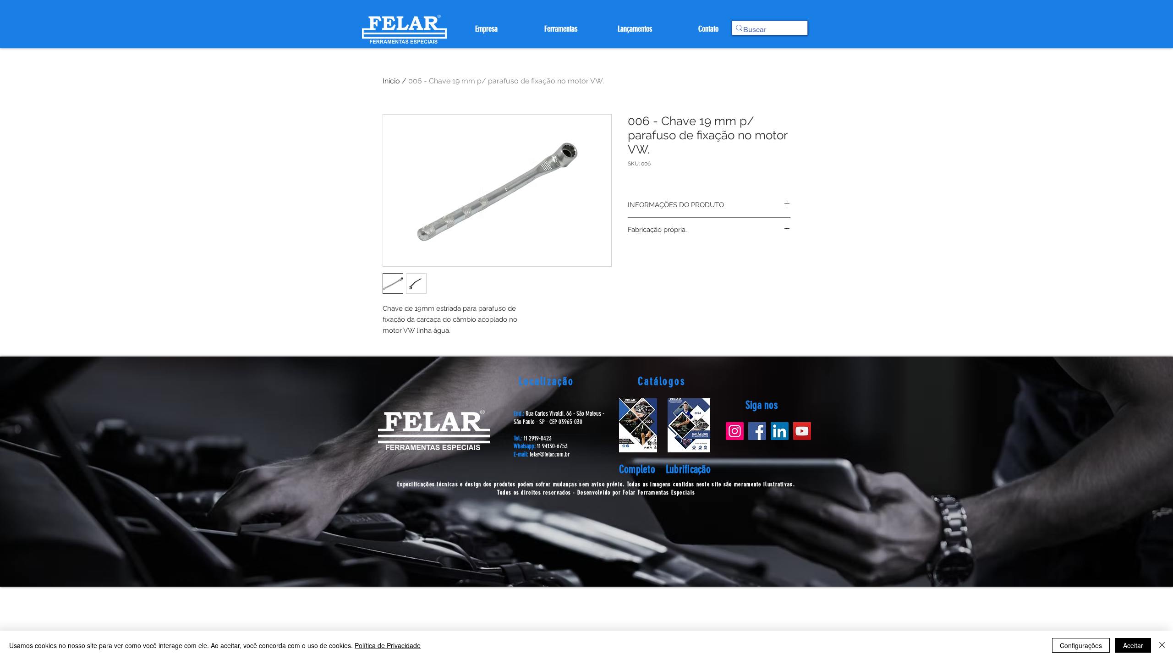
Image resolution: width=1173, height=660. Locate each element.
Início (391, 81)
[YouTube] (802, 431)
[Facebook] (757, 431)
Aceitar (1133, 645)
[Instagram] (735, 431)
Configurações (1081, 645)
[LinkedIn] (780, 431)
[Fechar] (1162, 645)
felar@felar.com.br (550, 454)
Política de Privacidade (388, 645)
